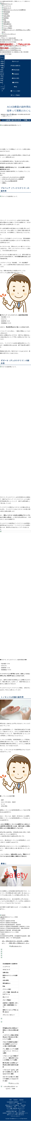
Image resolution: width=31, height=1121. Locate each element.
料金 (5, 20)
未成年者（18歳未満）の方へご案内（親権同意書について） (10, 1005)
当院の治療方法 (2, 62)
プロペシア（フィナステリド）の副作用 (13, 177)
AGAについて (7, 8)
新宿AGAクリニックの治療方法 (10, 976)
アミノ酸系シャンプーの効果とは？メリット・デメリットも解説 (10, 1051)
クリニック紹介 (8, 26)
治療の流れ (7, 22)
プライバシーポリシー (10, 34)
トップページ (7, 6)
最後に (4, 182)
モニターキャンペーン (12, 1109)
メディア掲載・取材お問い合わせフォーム (10, 993)
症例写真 (6, 18)
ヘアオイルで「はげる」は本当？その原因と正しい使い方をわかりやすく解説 (10, 1072)
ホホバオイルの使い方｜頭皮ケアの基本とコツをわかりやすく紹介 (10, 1078)
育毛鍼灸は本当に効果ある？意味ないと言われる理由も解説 (10, 1030)
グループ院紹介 (8, 28)
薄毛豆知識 (7, 11)
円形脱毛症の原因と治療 (11, 1111)
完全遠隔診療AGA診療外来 (10, 963)
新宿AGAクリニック (16, 1118)
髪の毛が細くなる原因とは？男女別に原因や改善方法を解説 (10, 1065)
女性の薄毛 (7, 16)
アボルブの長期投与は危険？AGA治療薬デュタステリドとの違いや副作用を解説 (10, 1044)
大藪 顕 (2, 917)
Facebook (15, 1099)
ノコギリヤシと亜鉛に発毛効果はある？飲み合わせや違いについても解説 (10, 1037)
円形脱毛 (6, 14)
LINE (10, 1099)
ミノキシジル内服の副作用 (9, 181)
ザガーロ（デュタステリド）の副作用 (12, 179)
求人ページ (6, 997)
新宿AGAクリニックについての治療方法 (15, 9)
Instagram (21, 1099)
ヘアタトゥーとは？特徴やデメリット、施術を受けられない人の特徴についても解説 (10, 1058)
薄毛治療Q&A (7, 24)
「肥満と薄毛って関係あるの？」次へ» (18, 943)
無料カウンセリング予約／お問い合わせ (10, 1011)
